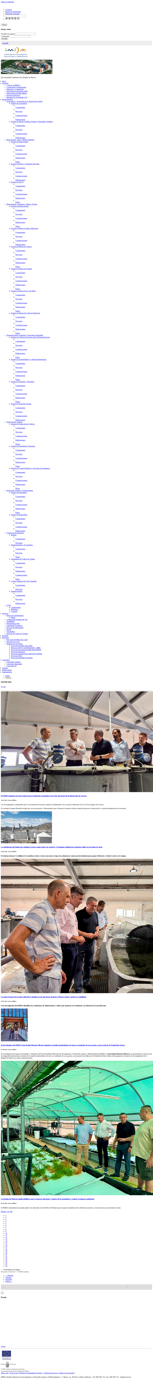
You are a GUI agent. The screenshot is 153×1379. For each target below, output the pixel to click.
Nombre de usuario (8, 34)
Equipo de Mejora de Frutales (21, 269)
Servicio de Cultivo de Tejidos (17, 634)
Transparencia (7, 672)
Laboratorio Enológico (14, 626)
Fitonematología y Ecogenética (22, 545)
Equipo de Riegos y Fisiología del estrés (25, 164)
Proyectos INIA (16, 656)
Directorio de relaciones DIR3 (17, 91)
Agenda (5, 668)
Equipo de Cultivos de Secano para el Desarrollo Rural (30, 337)
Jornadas (5, 636)
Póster (17, 162)
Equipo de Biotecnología (20, 206)
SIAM (8, 630)
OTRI (8, 605)
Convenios (6, 660)
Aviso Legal (14, 1373)
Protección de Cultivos (14, 422)
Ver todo (3, 686)
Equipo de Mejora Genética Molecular (24, 228)
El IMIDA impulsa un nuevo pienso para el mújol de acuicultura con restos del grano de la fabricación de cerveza (44, 796)
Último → (9, 1281)
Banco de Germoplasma (15, 615)
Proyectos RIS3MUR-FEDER (22, 658)
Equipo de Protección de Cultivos (23, 424)
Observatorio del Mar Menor (16, 93)
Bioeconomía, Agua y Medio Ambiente (20, 140)
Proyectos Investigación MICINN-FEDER (26, 650)
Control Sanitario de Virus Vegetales (24, 581)
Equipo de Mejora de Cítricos (21, 247)
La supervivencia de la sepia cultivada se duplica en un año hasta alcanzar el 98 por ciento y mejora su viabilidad (43, 997)
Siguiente (8, 1279)
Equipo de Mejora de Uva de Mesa (23, 291)
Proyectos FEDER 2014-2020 (21, 646)
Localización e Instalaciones (16, 87)
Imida (7, 676)
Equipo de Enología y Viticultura (22, 382)
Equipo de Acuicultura (19, 103)
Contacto (14, 611)
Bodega (13, 535)
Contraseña (5, 36)
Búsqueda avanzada (12, 14)
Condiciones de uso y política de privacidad (58, 1373)
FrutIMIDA (10, 622)
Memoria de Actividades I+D (16, 97)
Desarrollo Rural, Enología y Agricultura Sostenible (24, 335)
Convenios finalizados (14, 664)
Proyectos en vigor (13, 642)
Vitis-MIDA (10, 632)
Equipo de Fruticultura (19, 492)
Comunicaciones (21, 115)
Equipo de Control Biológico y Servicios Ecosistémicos (30, 468)
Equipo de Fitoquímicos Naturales (23, 446)
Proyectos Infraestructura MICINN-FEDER (26, 654)
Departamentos (7, 99)
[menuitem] (5, 1215)
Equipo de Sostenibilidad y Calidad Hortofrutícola (28, 359)
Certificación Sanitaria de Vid (16, 620)
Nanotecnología (16, 591)
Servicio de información (14, 628)
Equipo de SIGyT (17, 182)
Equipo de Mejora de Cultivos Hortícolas (25, 313)
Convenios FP (11, 666)
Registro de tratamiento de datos (30, 1373)
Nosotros (5, 83)
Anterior (8, 1277)
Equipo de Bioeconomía (19, 142)
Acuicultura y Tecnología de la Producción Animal (24, 101)
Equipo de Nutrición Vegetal (21, 404)
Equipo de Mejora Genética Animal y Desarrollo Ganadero (32, 122)
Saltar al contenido (7, 2)
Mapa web (4, 1373)
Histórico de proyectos (14, 644)
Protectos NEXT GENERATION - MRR (25, 648)
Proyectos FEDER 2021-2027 (17, 640)
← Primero (9, 1275)
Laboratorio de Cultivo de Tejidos (23, 559)
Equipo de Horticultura (19, 515)
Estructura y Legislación (15, 89)
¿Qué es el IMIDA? (13, 85)
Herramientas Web (13, 624)
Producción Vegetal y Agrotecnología (19, 490)
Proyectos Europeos (18, 652)
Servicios (5, 613)
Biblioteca (14, 609)
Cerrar (3, 1346)
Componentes (20, 107)
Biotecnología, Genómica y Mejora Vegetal (21, 204)
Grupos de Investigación (15, 533)
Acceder (4, 39)
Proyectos (18, 111)
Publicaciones (20, 120)
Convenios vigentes (13, 662)
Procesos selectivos (13, 95)
